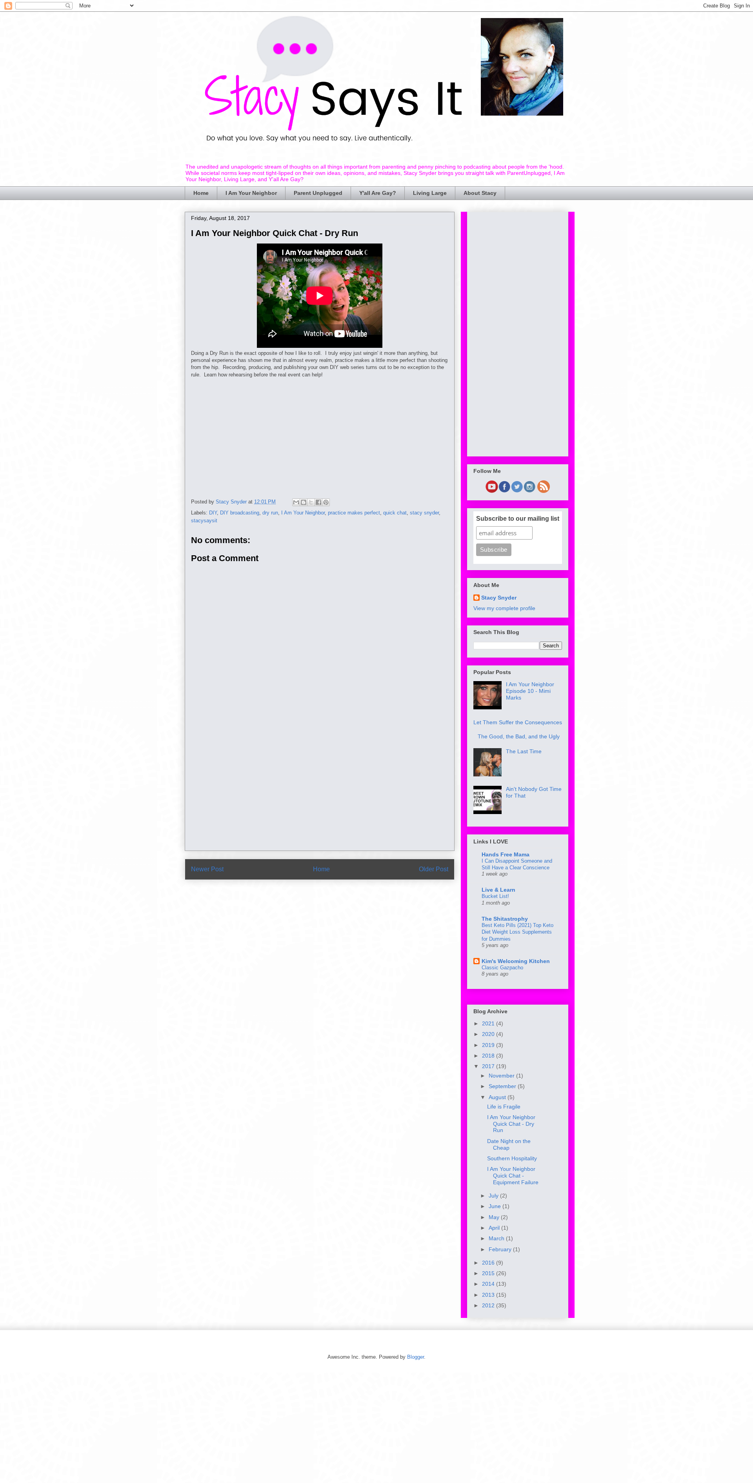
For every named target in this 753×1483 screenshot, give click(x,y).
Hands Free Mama (505, 854)
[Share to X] (311, 502)
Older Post (433, 869)
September (503, 1086)
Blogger (415, 1357)
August (498, 1097)
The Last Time (524, 751)
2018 (489, 1055)
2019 (489, 1045)
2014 (489, 1284)
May (495, 1217)
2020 (489, 1034)
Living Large (430, 193)
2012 (489, 1305)
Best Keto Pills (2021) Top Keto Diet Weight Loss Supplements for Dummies (517, 932)
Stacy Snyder (499, 597)
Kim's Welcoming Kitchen (516, 961)
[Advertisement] (319, 433)
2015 (489, 1273)
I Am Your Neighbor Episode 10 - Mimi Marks (530, 691)
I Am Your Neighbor (251, 193)
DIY (213, 513)
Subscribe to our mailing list (517, 518)
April (495, 1228)
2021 (489, 1023)
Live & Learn (498, 890)
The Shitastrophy (505, 919)
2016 (489, 1262)
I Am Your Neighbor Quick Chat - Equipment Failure (512, 1175)
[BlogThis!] (303, 502)
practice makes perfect (354, 513)
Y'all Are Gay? (377, 193)
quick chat (395, 513)
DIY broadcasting (239, 513)
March (497, 1238)
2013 (489, 1295)
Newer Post (207, 869)
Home (201, 193)
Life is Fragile (503, 1106)
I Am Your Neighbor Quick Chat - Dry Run (511, 1124)
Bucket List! (495, 896)
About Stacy (480, 193)
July (494, 1195)
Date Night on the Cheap (509, 1144)
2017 (489, 1066)
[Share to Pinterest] (326, 502)
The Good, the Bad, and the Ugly (519, 736)
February (501, 1249)
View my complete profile (504, 608)
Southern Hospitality (512, 1158)
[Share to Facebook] (318, 502)
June (495, 1206)
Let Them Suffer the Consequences (517, 722)
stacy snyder (424, 513)
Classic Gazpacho (502, 967)
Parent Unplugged (318, 193)
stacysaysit (204, 520)
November (502, 1075)
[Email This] (296, 502)
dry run (270, 513)
